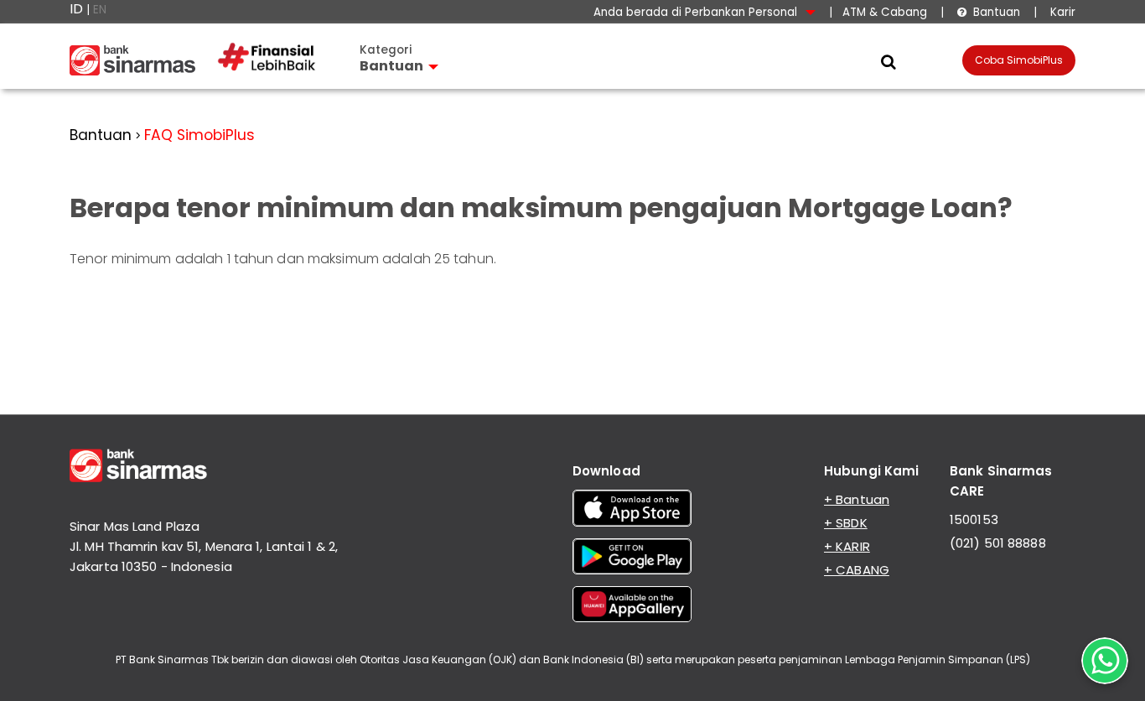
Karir (1061, 12)
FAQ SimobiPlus (199, 135)
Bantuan (988, 12)
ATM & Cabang (884, 12)
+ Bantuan (856, 499)
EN (99, 10)
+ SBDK (846, 523)
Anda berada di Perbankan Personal (696, 12)
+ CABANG (856, 570)
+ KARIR (847, 546)
